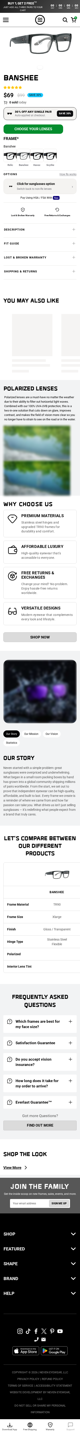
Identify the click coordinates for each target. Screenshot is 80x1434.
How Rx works (68, 174)
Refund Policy (52, 1379)
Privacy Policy (28, 1379)
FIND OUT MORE (40, 1125)
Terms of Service (20, 1385)
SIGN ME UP (59, 1203)
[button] (65, 20)
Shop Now (40, 637)
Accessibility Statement (54, 1385)
